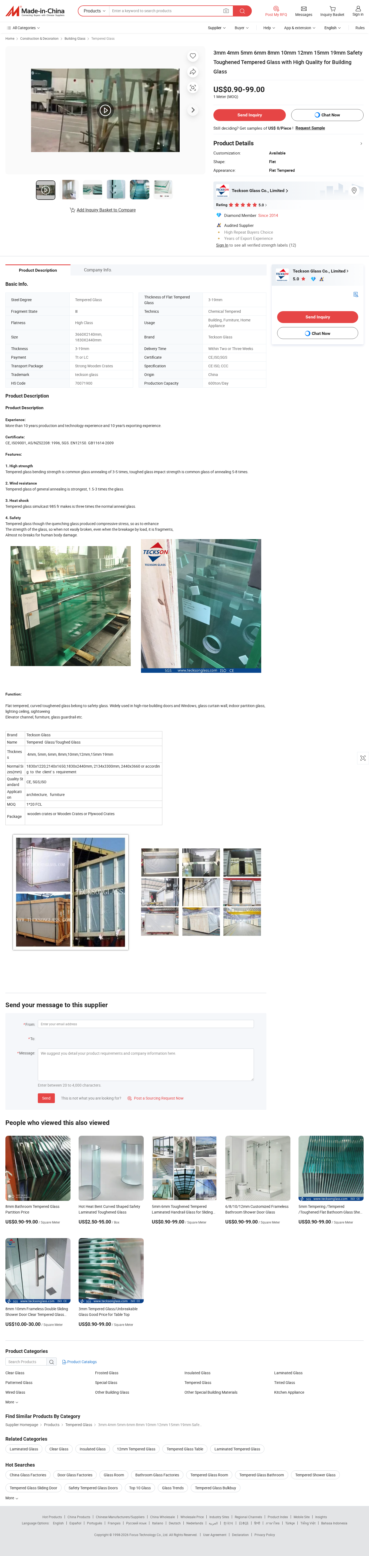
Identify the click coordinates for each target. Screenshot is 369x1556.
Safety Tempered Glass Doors (93, 1487)
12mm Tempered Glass (136, 1448)
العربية (213, 1523)
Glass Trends (173, 1487)
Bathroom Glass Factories (157, 1474)
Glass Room (114, 1474)
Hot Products (52, 1517)
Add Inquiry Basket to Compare (106, 210)
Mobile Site (302, 1517)
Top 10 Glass (140, 1487)
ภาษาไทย (273, 1523)
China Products (79, 1517)
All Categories (24, 27)
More (10, 1401)
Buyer (239, 27)
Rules (360, 27)
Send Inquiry (249, 114)
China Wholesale (162, 1517)
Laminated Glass (288, 1372)
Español (75, 1523)
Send (46, 1098)
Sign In (222, 245)
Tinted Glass (284, 1382)
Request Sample (310, 128)
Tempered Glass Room (209, 1474)
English (58, 1523)
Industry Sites (219, 1517)
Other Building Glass (112, 1392)
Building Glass (75, 38)
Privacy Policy (264, 1535)
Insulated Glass (197, 1372)
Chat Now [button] (330, 114)
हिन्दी (257, 1523)
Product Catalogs (81, 1361)
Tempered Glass (103, 38)
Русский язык (136, 1523)
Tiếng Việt (308, 1523)
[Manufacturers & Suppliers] (34, 11)
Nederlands (194, 1523)
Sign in (358, 14)
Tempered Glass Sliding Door (33, 1487)
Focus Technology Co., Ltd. (149, 1535)
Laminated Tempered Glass (237, 1448)
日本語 (244, 1523)
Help (267, 27)
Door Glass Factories (75, 1474)
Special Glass (106, 1382)
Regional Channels (248, 1517)
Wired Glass (15, 1392)
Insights (321, 1517)
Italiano (157, 1523)
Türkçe (290, 1523)
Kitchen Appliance (289, 1392)
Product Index (278, 1517)
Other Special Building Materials (211, 1392)
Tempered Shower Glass (315, 1474)
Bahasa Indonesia (334, 1523)
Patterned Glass (18, 1382)
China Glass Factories (28, 1474)
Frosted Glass (106, 1372)
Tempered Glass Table (185, 1448)
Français (114, 1523)
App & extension (297, 27)
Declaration (240, 1535)
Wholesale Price (192, 1517)
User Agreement (214, 1535)
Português (94, 1523)
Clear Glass (14, 1372)
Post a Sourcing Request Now (156, 1098)
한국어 (228, 1523)
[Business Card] (355, 294)
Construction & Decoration (39, 38)
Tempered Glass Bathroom (261, 1474)
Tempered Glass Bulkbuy (215, 1487)
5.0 (296, 278)
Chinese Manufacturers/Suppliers (120, 1517)
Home (9, 38)
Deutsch (175, 1523)
